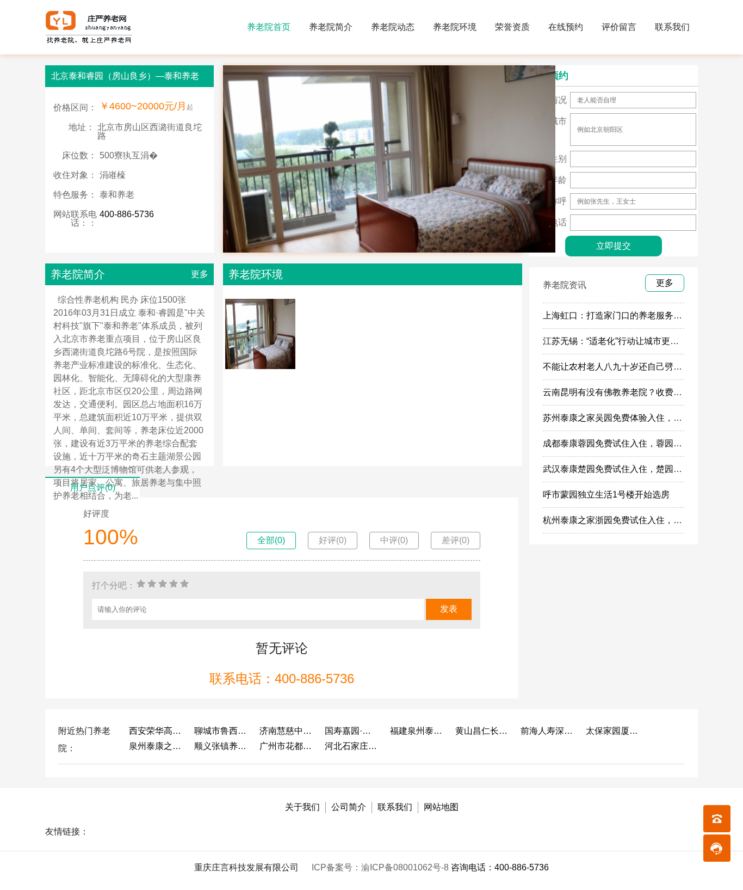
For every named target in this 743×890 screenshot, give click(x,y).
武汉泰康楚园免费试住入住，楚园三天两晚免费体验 (643, 469)
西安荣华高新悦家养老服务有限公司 (156, 730)
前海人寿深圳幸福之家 (548, 730)
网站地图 (441, 807)
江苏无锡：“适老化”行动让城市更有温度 (619, 341)
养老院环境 (454, 27)
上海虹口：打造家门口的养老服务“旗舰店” (624, 315)
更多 (199, 274)
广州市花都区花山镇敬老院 (286, 746)
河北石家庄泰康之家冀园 (352, 746)
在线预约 (565, 27)
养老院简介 (330, 27)
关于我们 (302, 807)
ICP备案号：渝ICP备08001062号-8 (381, 867)
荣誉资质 (512, 27)
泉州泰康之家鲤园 (156, 746)
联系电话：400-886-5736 (281, 678)
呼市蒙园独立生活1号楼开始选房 (606, 494)
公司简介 (348, 807)
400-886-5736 (127, 214)
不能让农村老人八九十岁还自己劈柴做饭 (621, 366)
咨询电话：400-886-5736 (500, 867)
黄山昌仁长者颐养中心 (482, 730)
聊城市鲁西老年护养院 (221, 730)
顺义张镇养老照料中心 (221, 746)
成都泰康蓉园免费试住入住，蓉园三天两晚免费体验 (643, 443)
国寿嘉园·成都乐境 (352, 730)
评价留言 (619, 27)
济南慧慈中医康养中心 (286, 730)
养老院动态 (392, 27)
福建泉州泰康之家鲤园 (417, 730)
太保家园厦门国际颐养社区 (613, 730)
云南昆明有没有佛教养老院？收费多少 (617, 392)
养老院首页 (268, 27)
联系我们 (672, 27)
